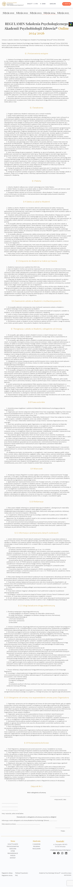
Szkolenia (12, 849)
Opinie (13, 851)
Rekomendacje (13, 853)
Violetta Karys (13, 844)
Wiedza (12, 855)
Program (36, 846)
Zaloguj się (66, 4)
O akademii (36, 844)
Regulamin (36, 849)
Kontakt (13, 858)
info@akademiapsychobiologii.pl (60, 850)
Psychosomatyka (13, 846)
